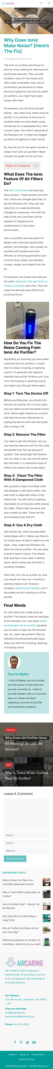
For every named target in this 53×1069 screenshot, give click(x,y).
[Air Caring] (8, 3)
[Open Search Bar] (41, 3)
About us (13, 1054)
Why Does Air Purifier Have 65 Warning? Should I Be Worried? (25, 743)
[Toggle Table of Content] (34, 165)
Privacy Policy (38, 1054)
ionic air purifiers (18, 190)
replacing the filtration (27, 588)
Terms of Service (26, 1059)
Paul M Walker (18, 674)
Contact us (24, 1054)
